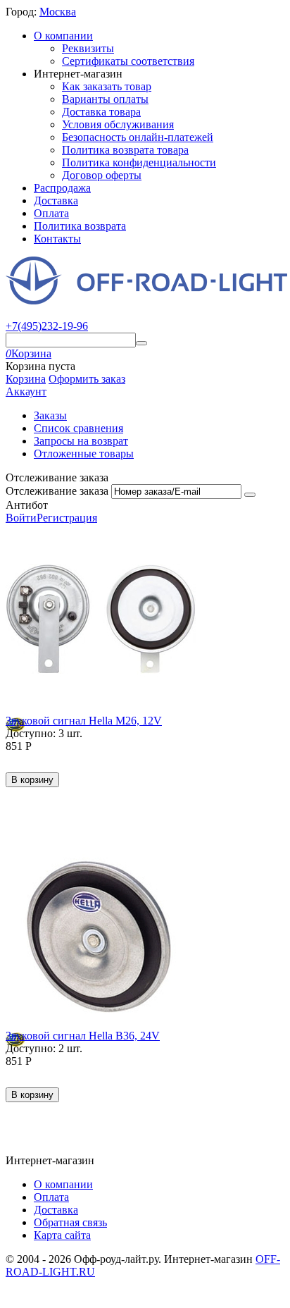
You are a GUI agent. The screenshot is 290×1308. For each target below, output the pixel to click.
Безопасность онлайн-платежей (137, 137)
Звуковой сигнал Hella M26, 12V (84, 721)
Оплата (51, 213)
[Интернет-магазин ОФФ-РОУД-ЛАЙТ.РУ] (146, 301)
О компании (63, 36)
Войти (21, 518)
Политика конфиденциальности (139, 162)
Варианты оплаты (105, 99)
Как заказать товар (106, 86)
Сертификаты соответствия (128, 61)
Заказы (50, 415)
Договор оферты (101, 175)
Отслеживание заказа (57, 491)
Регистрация (67, 518)
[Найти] (141, 343)
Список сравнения (78, 428)
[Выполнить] (250, 495)
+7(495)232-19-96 (47, 326)
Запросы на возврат (81, 441)
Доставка (56, 200)
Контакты (57, 239)
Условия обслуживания (118, 124)
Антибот (27, 505)
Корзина (26, 379)
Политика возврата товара (125, 150)
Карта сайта (62, 1235)
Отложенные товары (84, 453)
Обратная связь (70, 1222)
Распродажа (62, 188)
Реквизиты (88, 48)
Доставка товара (101, 112)
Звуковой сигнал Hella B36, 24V (83, 1036)
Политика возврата (80, 226)
